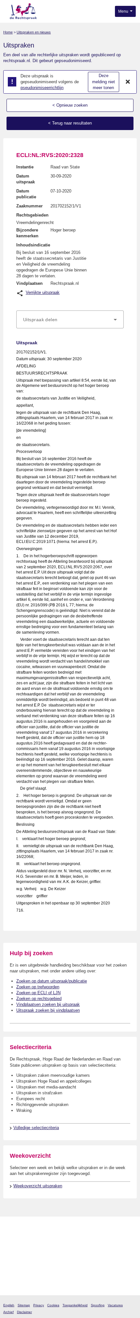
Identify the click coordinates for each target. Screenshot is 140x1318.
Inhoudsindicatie (33, 245)
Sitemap (24, 1305)
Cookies (53, 1305)
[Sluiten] (127, 81)
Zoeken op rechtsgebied (39, 998)
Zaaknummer (29, 206)
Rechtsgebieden (32, 215)
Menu (123, 11)
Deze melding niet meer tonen (103, 81)
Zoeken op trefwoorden (37, 986)
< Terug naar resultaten (70, 123)
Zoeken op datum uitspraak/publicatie (51, 981)
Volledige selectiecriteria (36, 1127)
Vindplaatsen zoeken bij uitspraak (48, 1004)
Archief (8, 1312)
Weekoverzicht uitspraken (37, 1185)
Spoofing (98, 1305)
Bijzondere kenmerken (27, 233)
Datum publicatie (26, 194)
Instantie (25, 167)
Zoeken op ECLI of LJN (38, 992)
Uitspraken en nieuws (34, 32)
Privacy (38, 1305)
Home (8, 32)
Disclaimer (24, 1312)
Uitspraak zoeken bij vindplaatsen (48, 1010)
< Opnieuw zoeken (70, 105)
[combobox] (70, 319)
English (8, 1305)
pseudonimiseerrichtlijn (42, 87)
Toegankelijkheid (75, 1305)
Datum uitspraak (25, 179)
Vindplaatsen (29, 283)
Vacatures (115, 1305)
